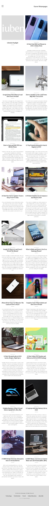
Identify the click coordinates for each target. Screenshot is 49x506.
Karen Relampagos (40, 6)
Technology (9, 496)
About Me (41, 496)
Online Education (32, 496)
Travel (24, 496)
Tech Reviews (17, 496)
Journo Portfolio (26, 498)
